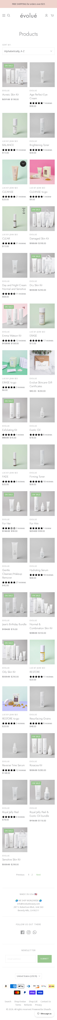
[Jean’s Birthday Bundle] (14, 604)
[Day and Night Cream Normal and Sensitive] (14, 265)
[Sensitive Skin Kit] (14, 839)
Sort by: (6, 45)
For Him (34, 523)
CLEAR (6, 238)
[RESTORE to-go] (14, 698)
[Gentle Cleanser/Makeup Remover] (14, 550)
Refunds (28, 1004)
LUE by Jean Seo (10, 141)
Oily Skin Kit (8, 672)
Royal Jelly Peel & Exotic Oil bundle (39, 814)
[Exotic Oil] (42, 410)
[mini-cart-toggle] (52, 15)
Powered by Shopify (41, 1009)
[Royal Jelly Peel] (14, 792)
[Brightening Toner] (42, 125)
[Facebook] (22, 932)
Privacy (38, 1004)
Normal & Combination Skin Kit (41, 626)
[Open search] (8, 15)
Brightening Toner (39, 145)
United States (27, 976)
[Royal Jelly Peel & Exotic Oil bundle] (42, 792)
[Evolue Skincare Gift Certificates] (42, 362)
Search (8, 1001)
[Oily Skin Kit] (14, 652)
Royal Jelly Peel (10, 812)
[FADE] (14, 456)
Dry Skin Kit (36, 285)
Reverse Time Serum (13, 765)
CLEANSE (8, 192)
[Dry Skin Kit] (42, 265)
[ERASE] (42, 316)
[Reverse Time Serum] (14, 745)
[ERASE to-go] (14, 362)
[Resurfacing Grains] (42, 698)
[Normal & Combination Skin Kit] (42, 604)
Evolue (6, 90)
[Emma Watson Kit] (14, 316)
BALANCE (8, 145)
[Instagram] (28, 932)
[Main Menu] (3, 15)
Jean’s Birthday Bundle (14, 624)
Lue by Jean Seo (37, 188)
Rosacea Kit (36, 765)
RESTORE (35, 672)
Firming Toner (37, 477)
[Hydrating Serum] (42, 550)
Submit (44, 958)
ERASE (33, 336)
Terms (18, 1004)
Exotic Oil (35, 430)
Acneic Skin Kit (10, 95)
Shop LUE (33, 1001)
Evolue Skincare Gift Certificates (41, 384)
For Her (6, 523)
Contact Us (46, 1001)
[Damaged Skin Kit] (42, 218)
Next (38, 874)
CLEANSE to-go (38, 192)
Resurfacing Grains (40, 719)
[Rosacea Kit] (42, 745)
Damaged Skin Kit (39, 238)
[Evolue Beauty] (28, 14)
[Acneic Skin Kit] (14, 74)
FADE (5, 477)
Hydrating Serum (39, 570)
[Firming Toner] (42, 456)
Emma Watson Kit (11, 336)
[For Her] (14, 503)
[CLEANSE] (14, 172)
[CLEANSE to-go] (42, 172)
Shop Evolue (20, 1001)
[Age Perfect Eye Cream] (42, 74)
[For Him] (42, 503)
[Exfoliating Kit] (14, 410)
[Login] (46, 15)
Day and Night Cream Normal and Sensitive (14, 287)
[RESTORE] (42, 652)
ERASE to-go (9, 382)
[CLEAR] (14, 218)
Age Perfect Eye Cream (38, 96)
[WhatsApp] (34, 932)
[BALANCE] (14, 125)
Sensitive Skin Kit (11, 859)
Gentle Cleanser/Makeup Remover (12, 574)
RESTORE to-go (10, 719)
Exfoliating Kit (9, 430)
